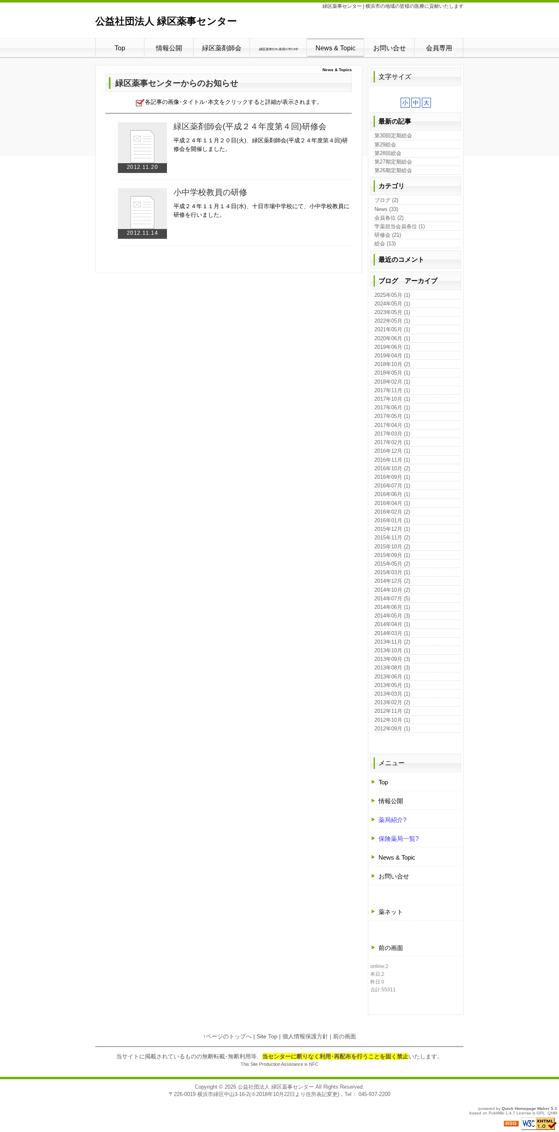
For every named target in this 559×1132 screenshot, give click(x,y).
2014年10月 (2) (392, 590)
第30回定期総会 (393, 136)
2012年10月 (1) (392, 720)
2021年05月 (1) (392, 329)
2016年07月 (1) (392, 486)
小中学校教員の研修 (210, 192)
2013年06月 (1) (392, 677)
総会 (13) (385, 243)
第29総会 (385, 145)
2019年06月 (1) (392, 347)
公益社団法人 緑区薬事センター (166, 21)
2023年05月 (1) (392, 312)
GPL (540, 1113)
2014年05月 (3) (392, 616)
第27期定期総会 (393, 162)
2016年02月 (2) (392, 512)
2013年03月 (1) (392, 694)
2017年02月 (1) (392, 442)
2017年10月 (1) (392, 399)
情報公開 (169, 48)
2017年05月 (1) (392, 416)
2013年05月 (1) (392, 685)
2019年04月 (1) (392, 356)
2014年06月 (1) (392, 607)
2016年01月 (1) (392, 520)
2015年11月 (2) (392, 538)
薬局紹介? (392, 819)
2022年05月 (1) (392, 321)
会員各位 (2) (388, 218)
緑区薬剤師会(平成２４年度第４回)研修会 (250, 126)
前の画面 (391, 947)
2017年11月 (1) (392, 390)
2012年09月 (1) (392, 728)
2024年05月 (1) (392, 304)
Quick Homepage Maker (526, 1108)
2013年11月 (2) (392, 642)
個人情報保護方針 (305, 1036)
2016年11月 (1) (392, 460)
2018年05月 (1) (392, 373)
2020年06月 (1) (392, 338)
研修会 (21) (387, 235)
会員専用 (439, 48)
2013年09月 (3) (392, 659)
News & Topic (336, 48)
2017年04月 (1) (392, 425)
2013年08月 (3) (392, 668)
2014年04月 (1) (392, 624)
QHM (552, 1113)
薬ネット (391, 911)
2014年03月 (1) (392, 633)
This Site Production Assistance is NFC (279, 1064)
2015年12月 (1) (392, 529)
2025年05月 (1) (392, 295)
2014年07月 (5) (392, 598)
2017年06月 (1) (392, 407)
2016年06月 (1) (392, 494)
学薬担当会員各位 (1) (399, 226)
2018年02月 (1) (392, 382)
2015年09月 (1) (392, 555)
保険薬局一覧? (399, 838)
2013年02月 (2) (392, 702)
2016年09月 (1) (392, 477)
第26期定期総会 (393, 170)
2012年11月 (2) (392, 711)
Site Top (267, 1036)
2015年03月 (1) (392, 572)
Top (120, 48)
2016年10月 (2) (392, 468)
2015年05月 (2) (392, 564)
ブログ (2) (386, 200)
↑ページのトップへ (227, 1036)
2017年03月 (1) (392, 434)
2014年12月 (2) (392, 581)
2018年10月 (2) (392, 364)
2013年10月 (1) (392, 650)
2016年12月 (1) (392, 451)
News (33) (386, 209)
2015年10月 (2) (392, 547)
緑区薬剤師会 (221, 48)
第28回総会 (387, 153)
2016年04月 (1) (392, 503)
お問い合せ (389, 48)
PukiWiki (496, 1113)
